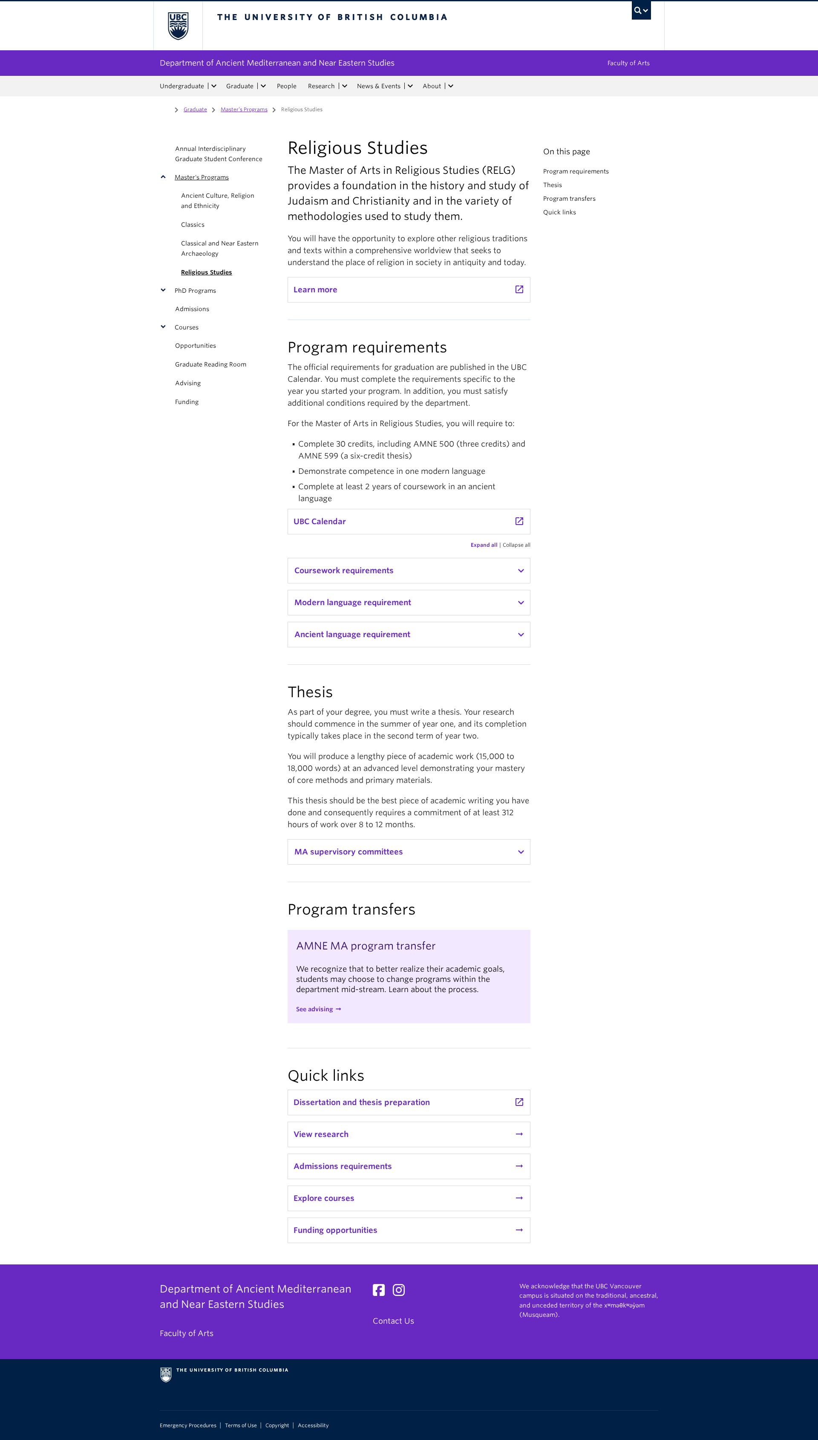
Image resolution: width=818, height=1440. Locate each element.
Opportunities (195, 345)
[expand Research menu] (344, 86)
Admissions (192, 309)
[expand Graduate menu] (263, 86)
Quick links (559, 212)
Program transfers (569, 198)
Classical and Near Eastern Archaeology (220, 248)
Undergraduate (182, 86)
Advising (188, 383)
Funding (187, 401)
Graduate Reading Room (210, 364)
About (432, 86)
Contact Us (393, 1320)
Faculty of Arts (629, 63)
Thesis (552, 185)
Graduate (239, 86)
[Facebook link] (382, 1292)
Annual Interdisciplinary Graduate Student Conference (218, 153)
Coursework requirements (344, 570)
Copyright (277, 1425)
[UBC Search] (641, 10)
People (287, 86)
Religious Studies (206, 272)
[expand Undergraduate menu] (214, 86)
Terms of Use (241, 1425)
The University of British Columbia (177, 25)
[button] (165, 177)
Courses (187, 327)
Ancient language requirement (352, 634)
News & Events (378, 86)
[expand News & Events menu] (410, 86)
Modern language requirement (352, 602)
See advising (314, 1009)
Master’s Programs (244, 109)
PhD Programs (195, 290)
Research (321, 86)
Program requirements (576, 171)
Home (165, 108)
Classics (192, 224)
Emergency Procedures (188, 1425)
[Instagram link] (402, 1292)
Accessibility (313, 1425)
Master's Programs (202, 177)
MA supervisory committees (348, 851)
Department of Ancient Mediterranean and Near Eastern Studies (277, 62)
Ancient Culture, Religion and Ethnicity (217, 200)
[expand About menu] (451, 86)
